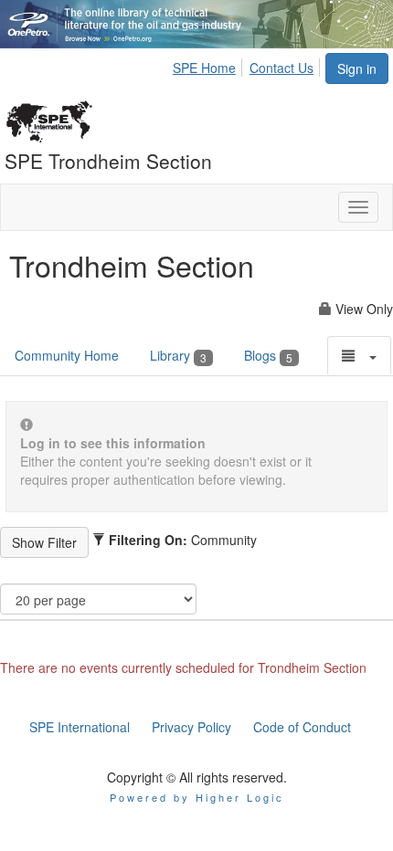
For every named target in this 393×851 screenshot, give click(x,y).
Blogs (268, 355)
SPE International (79, 727)
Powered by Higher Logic (197, 797)
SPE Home (204, 67)
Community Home (67, 355)
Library (178, 355)
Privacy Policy (191, 727)
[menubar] (248, 65)
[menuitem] (209, 65)
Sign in (357, 68)
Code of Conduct (302, 727)
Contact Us (281, 67)
